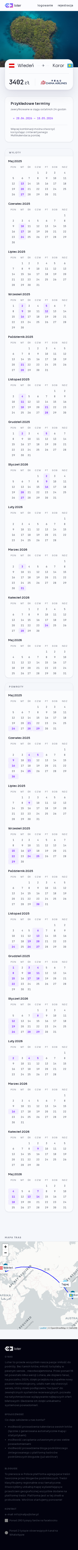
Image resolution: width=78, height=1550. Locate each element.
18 (64, 183)
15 (38, 183)
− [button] (5, 1252)
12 (13, 183)
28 (29, 194)
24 (54, 189)
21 (29, 189)
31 (54, 194)
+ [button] (5, 1246)
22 (38, 189)
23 (46, 189)
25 (64, 189)
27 (22, 194)
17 (54, 183)
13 (22, 183)
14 (29, 183)
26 (13, 194)
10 (54, 178)
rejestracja (65, 5)
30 (46, 194)
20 (22, 189)
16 (46, 183)
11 (64, 178)
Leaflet (43, 1327)
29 (38, 194)
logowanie (45, 5)
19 (13, 189)
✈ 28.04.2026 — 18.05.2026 (33, 118)
